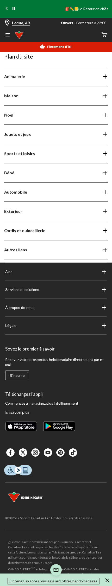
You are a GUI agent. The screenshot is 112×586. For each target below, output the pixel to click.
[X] (23, 452)
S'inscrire (17, 375)
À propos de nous (19, 307)
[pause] (13, 9)
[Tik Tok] (73, 452)
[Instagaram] (35, 452)
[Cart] (104, 35)
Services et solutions (22, 290)
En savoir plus (17, 412)
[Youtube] (48, 452)
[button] (107, 581)
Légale (10, 325)
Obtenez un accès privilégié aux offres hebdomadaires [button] (53, 581)
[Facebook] (10, 452)
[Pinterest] (60, 452)
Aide (9, 272)
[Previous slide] (6, 9)
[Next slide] (105, 9)
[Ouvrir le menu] (7, 35)
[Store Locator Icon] (7, 23)
